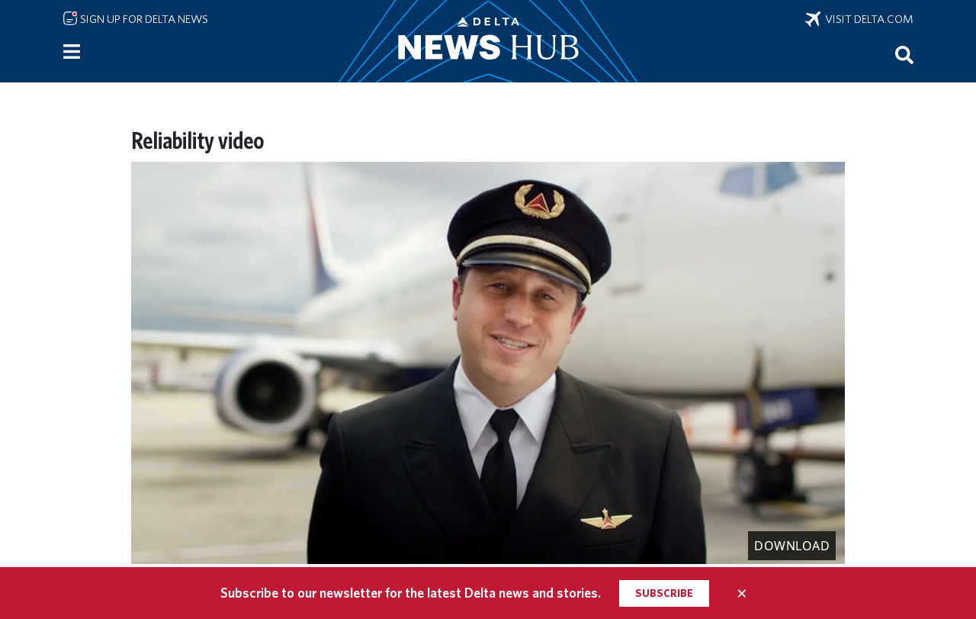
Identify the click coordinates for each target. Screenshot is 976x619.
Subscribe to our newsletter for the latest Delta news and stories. (410, 593)
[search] (904, 54)
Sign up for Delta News (143, 19)
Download (792, 545)
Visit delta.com (866, 19)
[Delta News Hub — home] (488, 41)
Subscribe (664, 593)
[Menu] (71, 52)
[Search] (904, 54)
